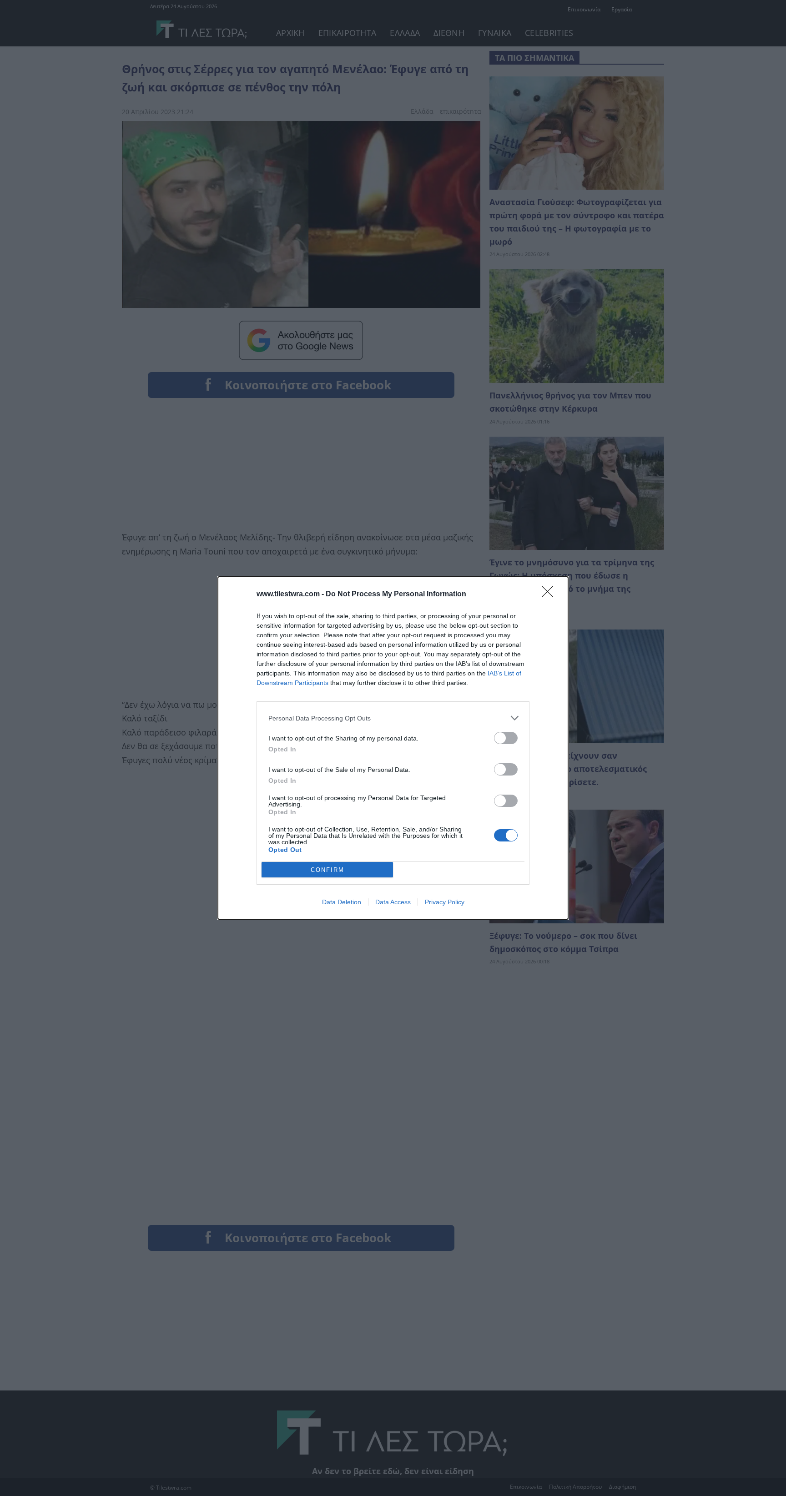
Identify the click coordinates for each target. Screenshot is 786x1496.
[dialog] (393, 748)
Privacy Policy (444, 902)
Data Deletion (341, 902)
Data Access (393, 902)
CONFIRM (327, 869)
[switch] (506, 738)
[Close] (550, 594)
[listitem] (393, 718)
